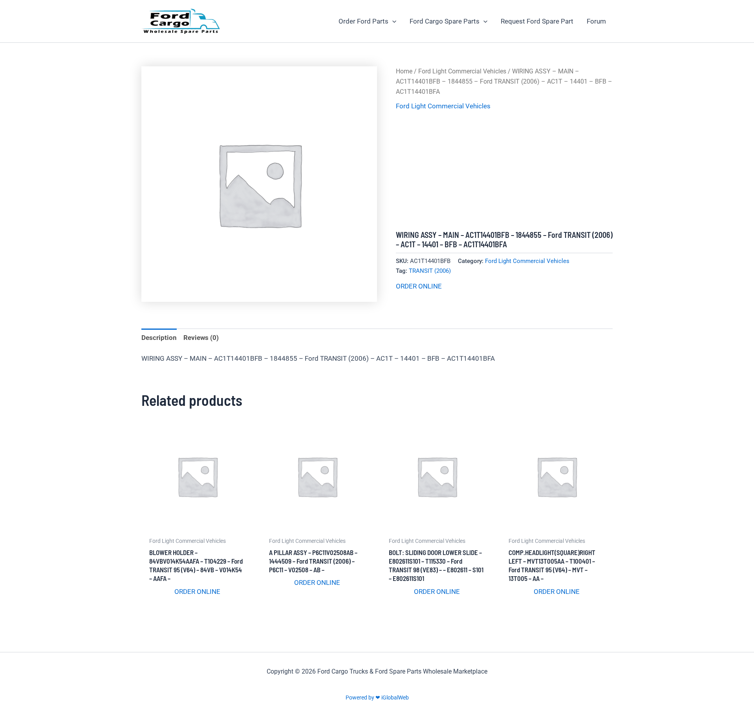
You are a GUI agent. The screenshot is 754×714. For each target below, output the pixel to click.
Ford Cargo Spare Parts (444, 21)
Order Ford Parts (363, 21)
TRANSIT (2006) (430, 270)
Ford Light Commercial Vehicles (462, 71)
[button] (392, 21)
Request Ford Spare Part (537, 21)
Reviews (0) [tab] (201, 337)
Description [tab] (159, 337)
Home (404, 71)
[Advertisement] (504, 171)
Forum (596, 21)
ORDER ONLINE (419, 286)
